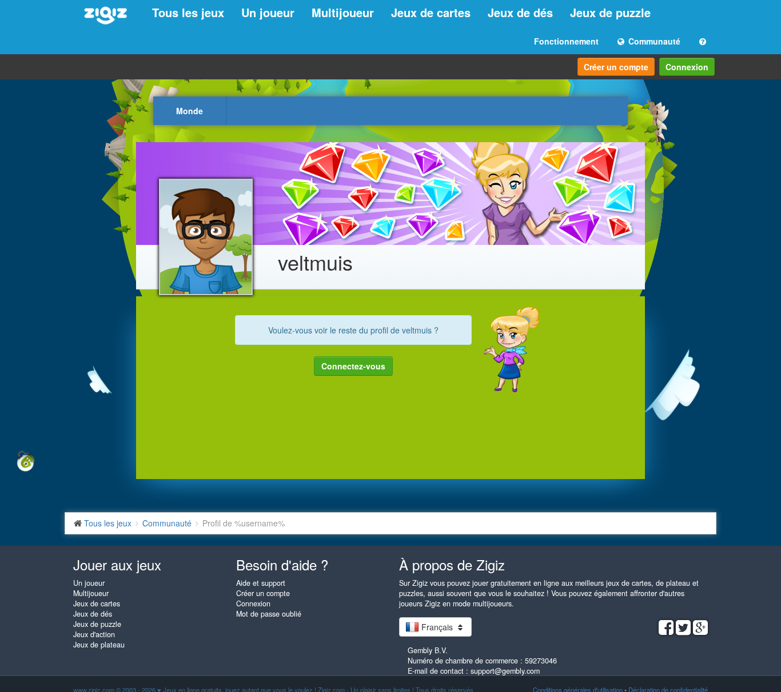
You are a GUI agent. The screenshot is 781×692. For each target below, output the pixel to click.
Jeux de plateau (99, 644)
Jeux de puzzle (610, 12)
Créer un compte (616, 67)
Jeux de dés (520, 12)
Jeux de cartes (431, 12)
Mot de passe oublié (268, 614)
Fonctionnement (566, 41)
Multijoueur (343, 12)
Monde (189, 110)
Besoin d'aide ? (282, 564)
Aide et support (260, 583)
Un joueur (267, 12)
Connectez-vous (353, 366)
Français (437, 627)
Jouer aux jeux (117, 564)
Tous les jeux (188, 12)
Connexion (687, 67)
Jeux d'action (94, 634)
